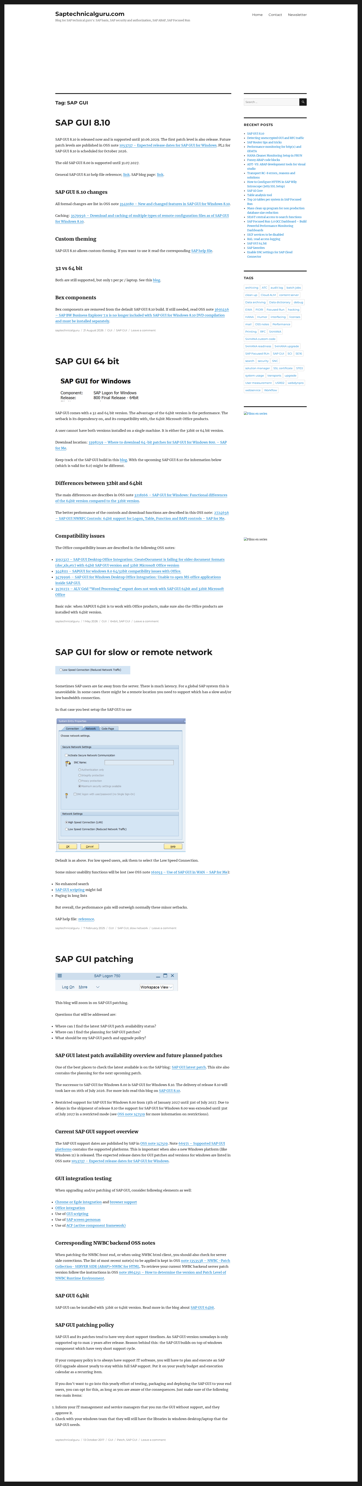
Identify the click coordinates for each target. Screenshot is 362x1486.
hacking (293, 309)
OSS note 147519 (131, 1114)
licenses (294, 317)
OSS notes (262, 324)
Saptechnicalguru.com (89, 13)
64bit (114, 621)
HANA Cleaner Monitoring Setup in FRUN (274, 155)
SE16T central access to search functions (274, 217)
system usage (254, 375)
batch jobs (294, 287)
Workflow (270, 390)
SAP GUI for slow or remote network (133, 652)
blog (156, 280)
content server (289, 295)
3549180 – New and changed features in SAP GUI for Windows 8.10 (175, 204)
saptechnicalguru (67, 330)
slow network (139, 928)
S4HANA (275, 331)
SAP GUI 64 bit (87, 361)
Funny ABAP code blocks (263, 160)
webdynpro (296, 382)
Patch (121, 1439)
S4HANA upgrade (287, 346)
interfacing (278, 317)
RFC (263, 331)
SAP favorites (256, 248)
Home (257, 15)
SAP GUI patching (94, 959)
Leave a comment (143, 330)
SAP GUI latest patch (189, 1067)
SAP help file (201, 251)
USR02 (279, 382)
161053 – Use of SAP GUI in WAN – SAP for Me (189, 872)
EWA (248, 309)
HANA (249, 317)
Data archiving (255, 302)
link (126, 174)
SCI (290, 353)
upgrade (290, 375)
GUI (109, 330)
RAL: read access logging (263, 239)
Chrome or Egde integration (78, 1202)
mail (248, 324)
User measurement (258, 382)
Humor (262, 317)
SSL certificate (283, 368)
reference (86, 919)
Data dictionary (279, 302)
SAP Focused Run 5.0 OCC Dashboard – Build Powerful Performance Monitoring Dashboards (276, 226)
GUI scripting (77, 1214)
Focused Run (275, 309)
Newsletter (297, 15)
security (263, 361)
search (249, 361)
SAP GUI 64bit (202, 1307)
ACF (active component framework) (96, 1225)
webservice (253, 390)
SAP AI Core (255, 191)
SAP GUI (121, 330)
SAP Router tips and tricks (264, 142)
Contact (275, 15)
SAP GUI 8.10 (82, 122)
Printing (251, 331)
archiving (251, 287)
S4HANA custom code (260, 339)
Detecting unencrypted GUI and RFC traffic (275, 138)
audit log (277, 287)
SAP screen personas (83, 1219)
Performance (281, 324)
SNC (275, 361)
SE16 (299, 353)
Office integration (70, 1208)
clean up (251, 295)
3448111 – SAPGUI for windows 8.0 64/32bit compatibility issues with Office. (118, 571)
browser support (123, 1202)
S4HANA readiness (258, 346)
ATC (264, 287)
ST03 (299, 368)
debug (298, 302)
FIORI (259, 309)
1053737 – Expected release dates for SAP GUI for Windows (168, 145)
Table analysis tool (259, 195)
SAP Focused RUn (257, 353)
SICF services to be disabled (265, 235)
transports (274, 375)
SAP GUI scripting (70, 890)
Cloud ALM (268, 295)
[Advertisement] (181, 62)
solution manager (257, 368)
